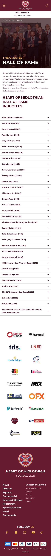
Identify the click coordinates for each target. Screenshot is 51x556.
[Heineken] (36, 408)
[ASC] (15, 371)
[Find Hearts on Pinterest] (42, 532)
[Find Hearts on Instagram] (25, 532)
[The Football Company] (36, 371)
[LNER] (36, 347)
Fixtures (7, 488)
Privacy (29, 495)
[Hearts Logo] (25, 5)
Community (9, 515)
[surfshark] (15, 408)
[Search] (47, 5)
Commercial (10, 496)
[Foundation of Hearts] (15, 420)
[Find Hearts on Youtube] (34, 532)
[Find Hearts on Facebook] (8, 532)
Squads (7, 492)
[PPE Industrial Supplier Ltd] (15, 396)
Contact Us (30, 498)
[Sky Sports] (36, 420)
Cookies (29, 492)
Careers (28, 501)
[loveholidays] (15, 359)
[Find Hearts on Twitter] (17, 532)
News (6, 485)
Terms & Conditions (33, 488)
